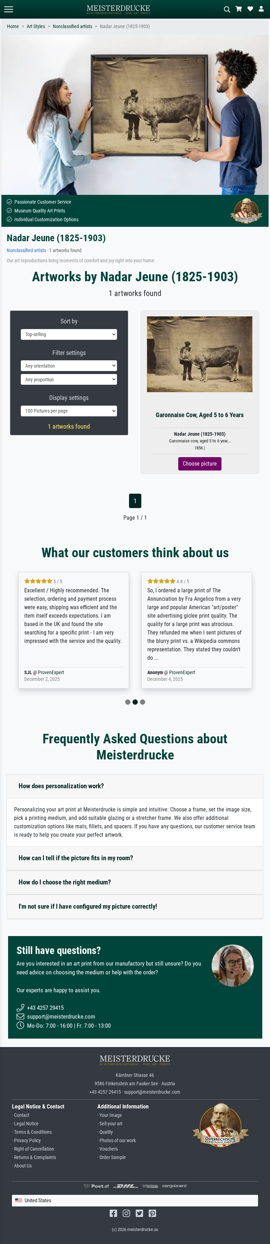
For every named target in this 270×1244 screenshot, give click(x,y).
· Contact (20, 1115)
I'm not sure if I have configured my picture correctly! (88, 906)
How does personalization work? (61, 786)
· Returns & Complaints (34, 1157)
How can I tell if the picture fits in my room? (76, 858)
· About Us (22, 1166)
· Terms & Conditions (32, 1132)
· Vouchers (107, 1149)
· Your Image (109, 1115)
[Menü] (8, 9)
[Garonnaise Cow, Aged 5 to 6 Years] (199, 353)
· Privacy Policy (26, 1141)
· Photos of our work (116, 1141)
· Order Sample (111, 1157)
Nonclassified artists (72, 26)
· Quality (105, 1132)
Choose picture (200, 463)
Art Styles (36, 26)
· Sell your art (109, 1124)
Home (13, 26)
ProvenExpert (51, 673)
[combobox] (135, 1200)
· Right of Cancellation (33, 1149)
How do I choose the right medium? (65, 882)
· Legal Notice (25, 1124)
